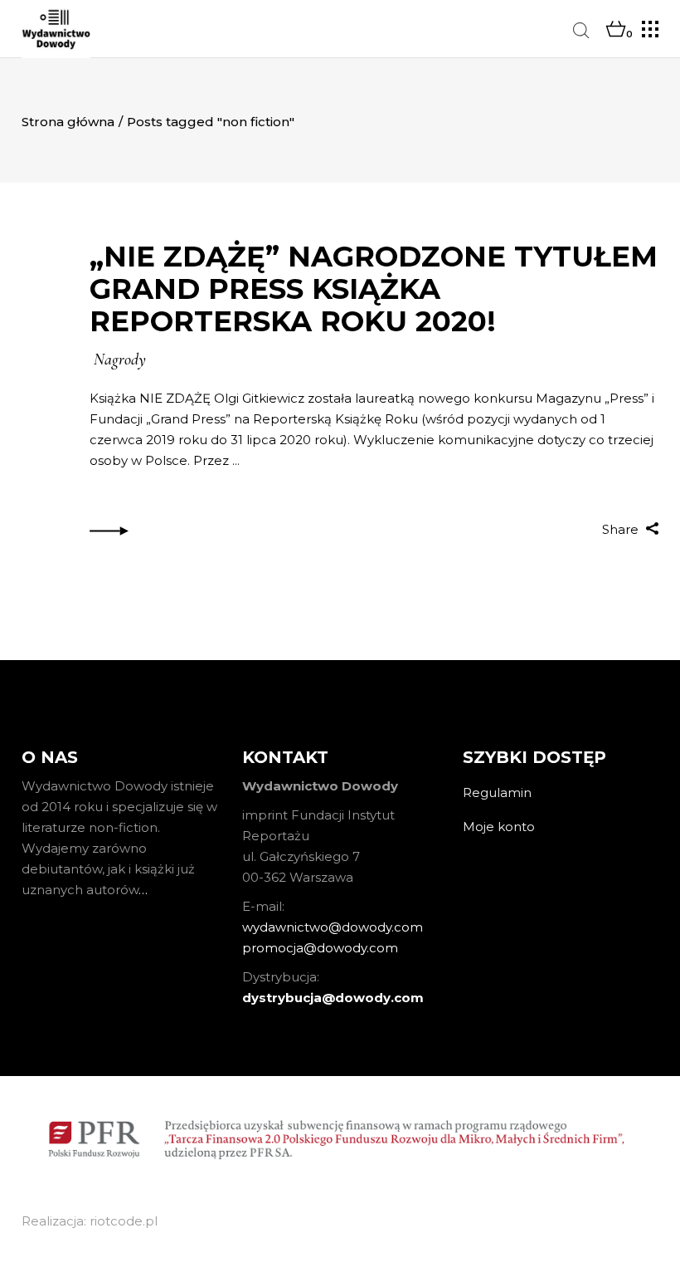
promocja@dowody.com (320, 948)
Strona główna (68, 122)
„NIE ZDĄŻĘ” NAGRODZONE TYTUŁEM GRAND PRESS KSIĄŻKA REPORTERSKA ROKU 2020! (374, 289)
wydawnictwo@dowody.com (332, 927)
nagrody (120, 359)
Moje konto (499, 826)
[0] (615, 30)
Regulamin (497, 792)
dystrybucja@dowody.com (333, 997)
